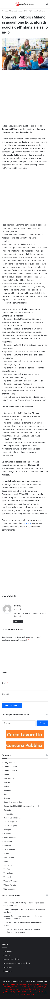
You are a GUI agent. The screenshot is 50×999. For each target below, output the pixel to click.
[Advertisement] (25, 98)
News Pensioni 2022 (11, 838)
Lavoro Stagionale (10, 826)
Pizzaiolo (7, 845)
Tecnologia (7, 865)
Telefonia (7, 869)
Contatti (6, 955)
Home (6, 11)
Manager (7, 830)
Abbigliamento (9, 763)
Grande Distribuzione (12, 818)
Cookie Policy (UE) (11, 959)
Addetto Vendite (10, 770)
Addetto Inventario (11, 766)
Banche (6, 782)
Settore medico (9, 857)
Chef (5, 794)
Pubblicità (7, 971)
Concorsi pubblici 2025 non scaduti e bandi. (27, 11)
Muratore (7, 834)
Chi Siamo (7, 951)
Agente (6, 774)
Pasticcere (7, 842)
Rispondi (18, 621)
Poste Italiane (9, 849)
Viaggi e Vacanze (10, 881)
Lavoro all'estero (10, 822)
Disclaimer (7, 967)
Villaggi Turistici (9, 885)
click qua (27, 523)
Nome (5, 672)
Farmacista (8, 814)
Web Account (8, 889)
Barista (6, 786)
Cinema (6, 798)
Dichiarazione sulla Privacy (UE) (16, 963)
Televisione (8, 873)
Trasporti (7, 877)
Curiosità (7, 810)
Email (5, 683)
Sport (5, 861)
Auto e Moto (8, 778)
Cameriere (7, 790)
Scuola (6, 853)
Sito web (5, 694)
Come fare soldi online (12, 802)
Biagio (17, 605)
